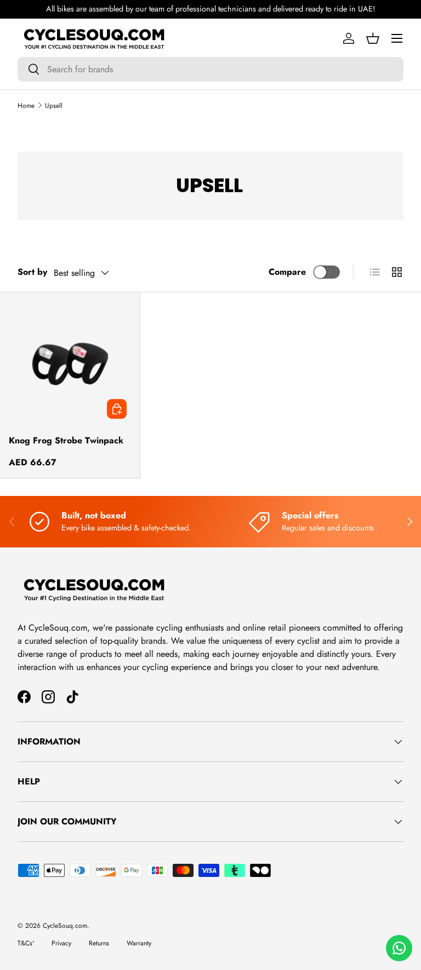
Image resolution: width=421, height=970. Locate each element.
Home (26, 106)
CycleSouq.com (65, 926)
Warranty (139, 943)
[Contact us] (399, 948)
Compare (287, 271)
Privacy (61, 943)
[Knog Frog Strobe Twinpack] (70, 362)
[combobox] (210, 69)
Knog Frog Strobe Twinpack (66, 440)
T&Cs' (26, 943)
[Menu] (397, 38)
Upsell (53, 106)
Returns (99, 943)
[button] (373, 38)
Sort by (32, 271)
